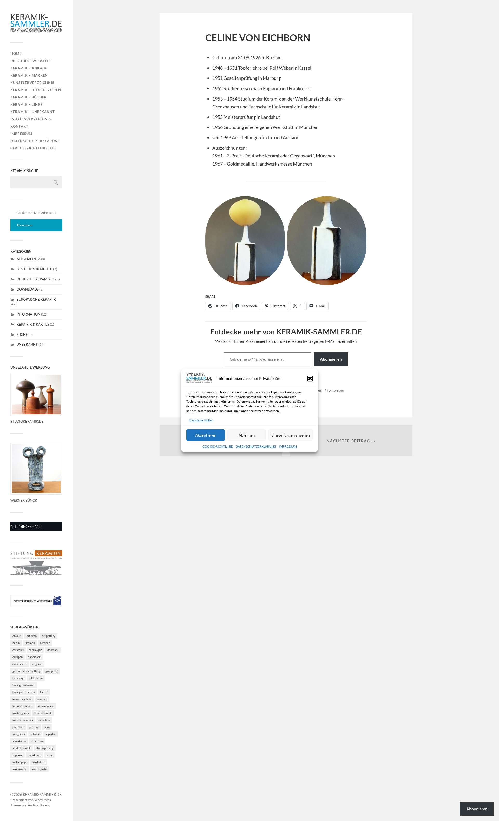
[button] (310, 378)
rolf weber (335, 390)
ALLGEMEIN (26, 259)
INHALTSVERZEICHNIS (30, 119)
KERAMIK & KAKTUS (33, 324)
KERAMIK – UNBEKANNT (32, 112)
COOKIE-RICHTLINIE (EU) (33, 148)
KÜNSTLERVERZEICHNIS (32, 83)
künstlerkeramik (22, 720)
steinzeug (37, 741)
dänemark (34, 657)
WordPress (42, 800)
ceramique (35, 650)
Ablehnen (247, 435)
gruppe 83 (51, 671)
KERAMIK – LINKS (26, 104)
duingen (17, 657)
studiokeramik (21, 748)
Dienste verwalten (201, 420)
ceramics (18, 650)
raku (47, 727)
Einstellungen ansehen (290, 435)
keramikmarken (22, 706)
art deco (32, 636)
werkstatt (38, 762)
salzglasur (18, 734)
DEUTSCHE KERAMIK (34, 279)
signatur (50, 734)
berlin (16, 643)
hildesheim (36, 678)
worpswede (39, 769)
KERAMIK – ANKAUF (28, 68)
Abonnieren (24, 225)
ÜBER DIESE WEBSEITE (30, 61)
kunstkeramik (43, 713)
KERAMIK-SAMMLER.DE (42, 794)
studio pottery (45, 748)
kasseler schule (22, 699)
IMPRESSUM (288, 446)
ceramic (45, 643)
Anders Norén (38, 805)
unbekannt (34, 755)
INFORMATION (28, 314)
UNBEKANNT (27, 344)
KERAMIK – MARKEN (29, 75)
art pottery (48, 636)
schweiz (35, 734)
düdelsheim (19, 664)
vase (49, 755)
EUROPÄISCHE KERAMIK (36, 299)
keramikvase (46, 706)
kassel (44, 692)
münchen (44, 720)
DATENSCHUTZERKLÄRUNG (255, 446)
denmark (52, 650)
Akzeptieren (205, 435)
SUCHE (22, 334)
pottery (34, 727)
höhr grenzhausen (23, 692)
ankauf (16, 636)
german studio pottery (26, 671)
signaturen (19, 741)
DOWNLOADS (28, 289)
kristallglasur (20, 713)
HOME (16, 53)
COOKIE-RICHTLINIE (217, 446)
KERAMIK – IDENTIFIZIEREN (35, 90)
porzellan (18, 727)
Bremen (30, 643)
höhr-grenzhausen (23, 685)
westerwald (19, 769)
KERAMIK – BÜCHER (28, 97)
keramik (42, 699)
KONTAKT (19, 126)
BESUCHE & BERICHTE (34, 269)
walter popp (19, 762)
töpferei (17, 755)
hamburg (18, 678)
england (37, 664)
